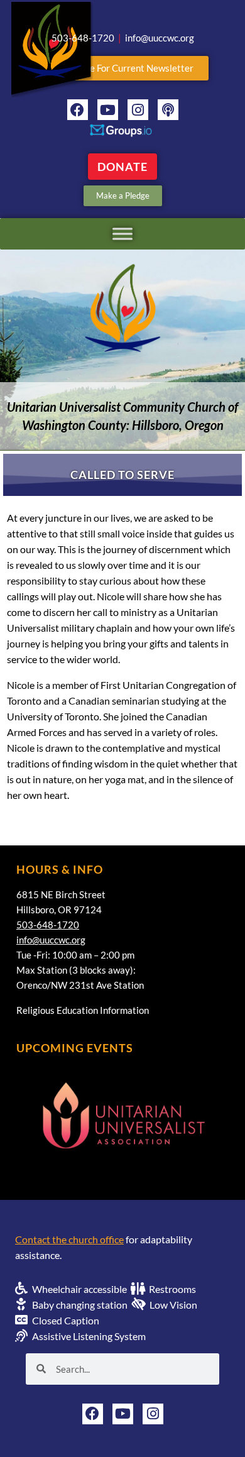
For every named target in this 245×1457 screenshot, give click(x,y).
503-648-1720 (47, 924)
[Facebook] (77, 109)
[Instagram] (138, 109)
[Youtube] (107, 109)
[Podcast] (168, 109)
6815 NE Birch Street (61, 894)
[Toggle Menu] (122, 233)
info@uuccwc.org (50, 939)
